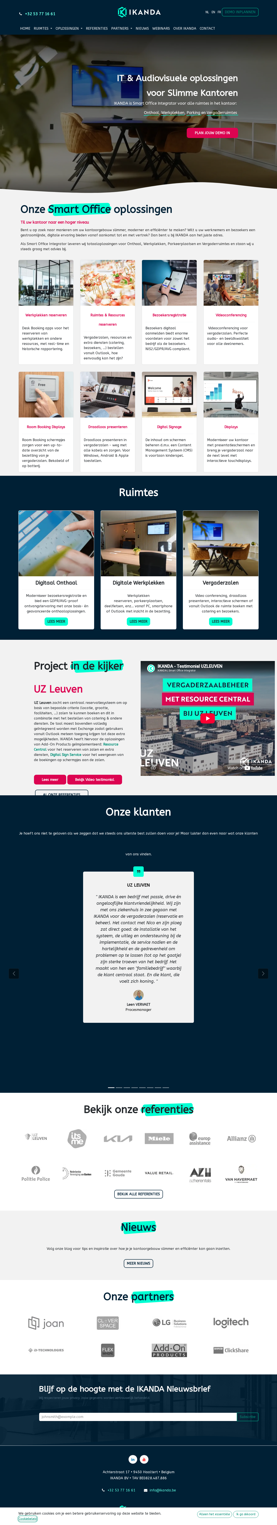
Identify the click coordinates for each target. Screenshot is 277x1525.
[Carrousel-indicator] (111, 1087)
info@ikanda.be (163, 1490)
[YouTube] (144, 1459)
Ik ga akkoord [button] (246, 1514)
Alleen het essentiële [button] (214, 1514)
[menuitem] (207, 12)
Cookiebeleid (28, 1519)
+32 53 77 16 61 (121, 1490)
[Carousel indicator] (119, 1087)
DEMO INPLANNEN (240, 12)
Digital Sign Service (65, 755)
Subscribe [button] (248, 1417)
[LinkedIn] (133, 1459)
